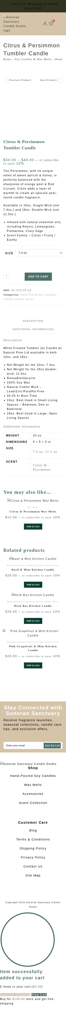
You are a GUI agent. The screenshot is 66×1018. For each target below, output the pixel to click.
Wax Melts (33, 507)
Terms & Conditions (33, 839)
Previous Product (20, 80)
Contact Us (33, 866)
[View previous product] (5, 80)
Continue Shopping (15, 994)
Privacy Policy (33, 857)
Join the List (52, 745)
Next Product (48, 80)
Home (7, 59)
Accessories (33, 794)
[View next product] (60, 80)
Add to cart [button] (33, 526)
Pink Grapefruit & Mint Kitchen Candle (33, 648)
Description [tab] (33, 321)
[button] (60, 24)
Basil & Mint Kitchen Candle (33, 569)
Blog (33, 830)
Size (9, 253)
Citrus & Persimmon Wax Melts (33, 511)
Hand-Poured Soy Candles (38, 294)
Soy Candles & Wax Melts (33, 59)
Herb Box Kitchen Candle (33, 605)
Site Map (33, 875)
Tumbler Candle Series (18, 299)
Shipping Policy (33, 848)
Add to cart (38, 276)
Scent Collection (33, 803)
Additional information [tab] (33, 329)
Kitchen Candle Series (47, 565)
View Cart (39, 994)
